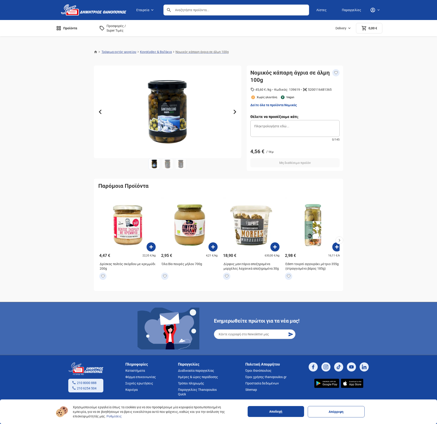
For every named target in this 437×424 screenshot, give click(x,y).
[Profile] (374, 10)
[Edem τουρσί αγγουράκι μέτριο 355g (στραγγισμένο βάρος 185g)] (336, 246)
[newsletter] (290, 334)
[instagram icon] (325, 366)
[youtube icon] (351, 366)
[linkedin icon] (364, 366)
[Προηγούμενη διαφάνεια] (100, 111)
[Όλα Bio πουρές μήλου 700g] (213, 246)
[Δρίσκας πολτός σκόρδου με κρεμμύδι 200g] (151, 246)
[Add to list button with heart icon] (103, 276)
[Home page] (95, 52)
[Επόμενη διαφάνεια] (234, 111)
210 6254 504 (87, 388)
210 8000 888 (87, 383)
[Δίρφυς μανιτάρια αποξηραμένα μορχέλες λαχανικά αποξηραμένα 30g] (274, 246)
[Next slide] (339, 240)
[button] (169, 10)
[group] (167, 111)
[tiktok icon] (338, 366)
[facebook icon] (313, 366)
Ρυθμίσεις (114, 416)
